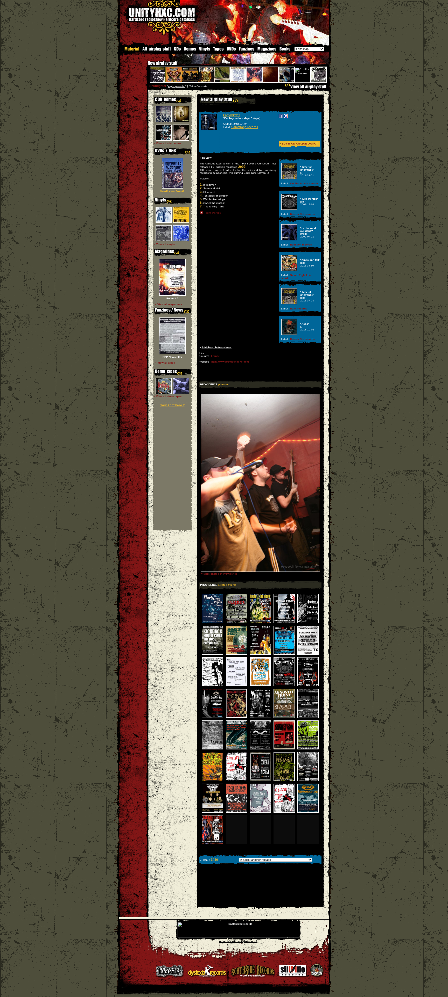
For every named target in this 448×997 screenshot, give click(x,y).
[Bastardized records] (238, 936)
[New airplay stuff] (145, 65)
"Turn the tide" (213, 212)
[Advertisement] (260, 903)
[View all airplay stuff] (307, 87)
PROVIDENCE (231, 115)
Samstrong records (244, 127)
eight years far (176, 86)
